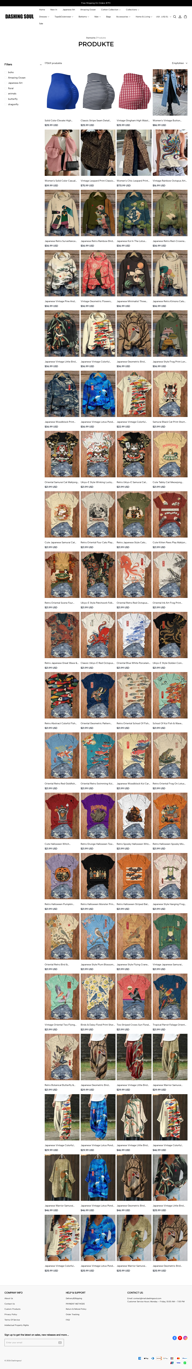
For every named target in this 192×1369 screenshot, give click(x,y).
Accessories (122, 16)
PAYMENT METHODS (75, 1304)
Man (96, 16)
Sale (41, 23)
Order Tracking (72, 1314)
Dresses (43, 16)
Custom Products (12, 1309)
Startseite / (91, 38)
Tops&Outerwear (63, 16)
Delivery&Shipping (74, 1298)
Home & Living (143, 16)
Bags (108, 16)
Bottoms (83, 16)
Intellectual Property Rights (16, 1325)
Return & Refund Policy (76, 1309)
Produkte (101, 38)
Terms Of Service (12, 1320)
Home (42, 9)
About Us (8, 1298)
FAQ (68, 1320)
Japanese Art (69, 9)
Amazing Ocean (88, 9)
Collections (131, 9)
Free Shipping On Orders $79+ (96, 3)
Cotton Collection (109, 9)
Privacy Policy (10, 1314)
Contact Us (9, 1304)
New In (53, 9)
